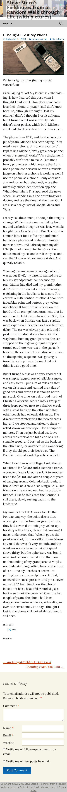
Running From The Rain (45, 667)
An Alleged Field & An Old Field (27, 662)
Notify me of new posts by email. (28, 761)
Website (8, 743)
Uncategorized (38, 39)
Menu (6, 23)
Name (8, 728)
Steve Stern (58, 39)
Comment (11, 706)
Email (8, 735)
